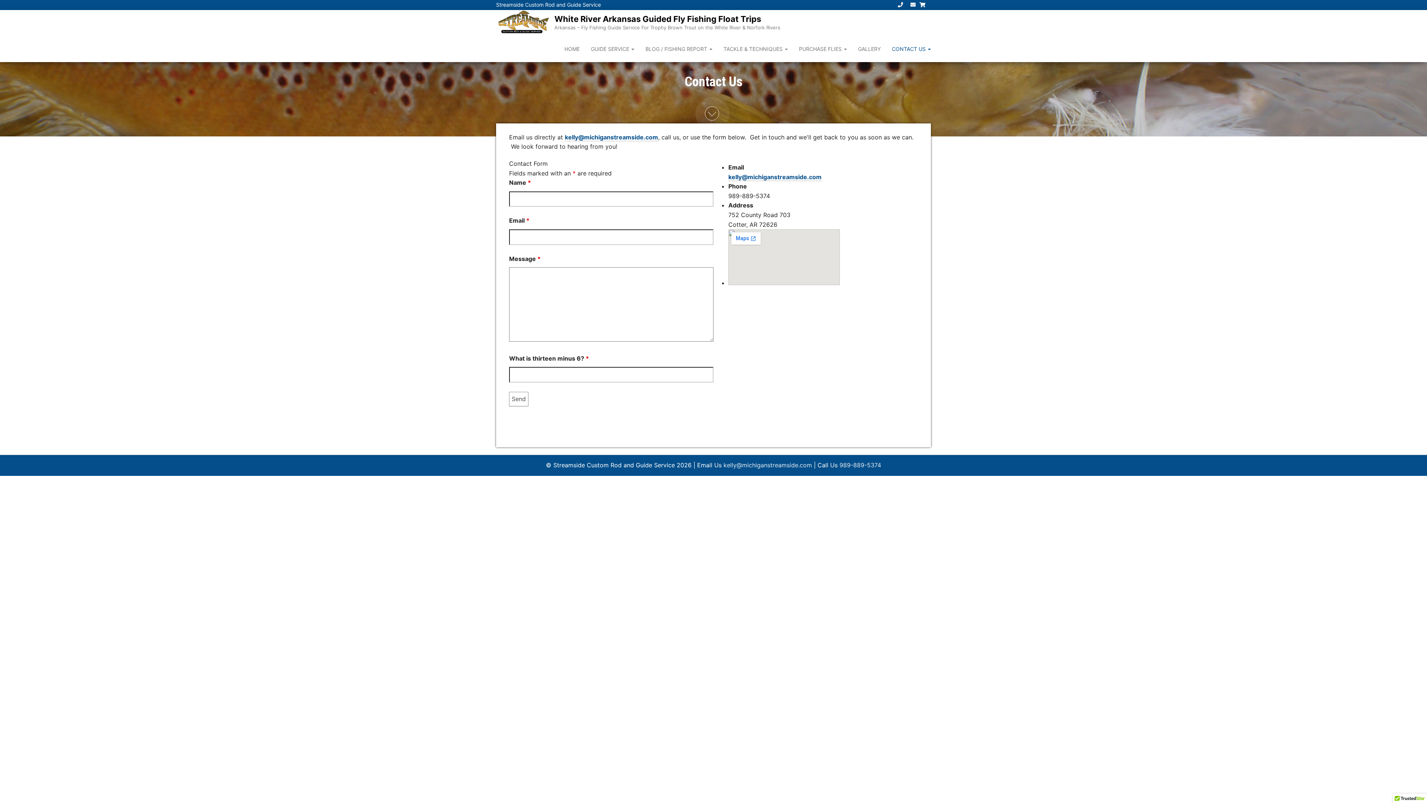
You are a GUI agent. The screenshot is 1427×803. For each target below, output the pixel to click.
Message (525, 258)
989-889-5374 (860, 465)
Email (519, 220)
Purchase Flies (821, 49)
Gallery (869, 49)
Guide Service (611, 49)
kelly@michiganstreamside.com (611, 137)
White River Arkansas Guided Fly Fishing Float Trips (657, 19)
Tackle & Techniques (754, 49)
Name (520, 182)
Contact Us (909, 49)
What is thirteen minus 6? (549, 358)
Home (572, 49)
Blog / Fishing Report (677, 49)
